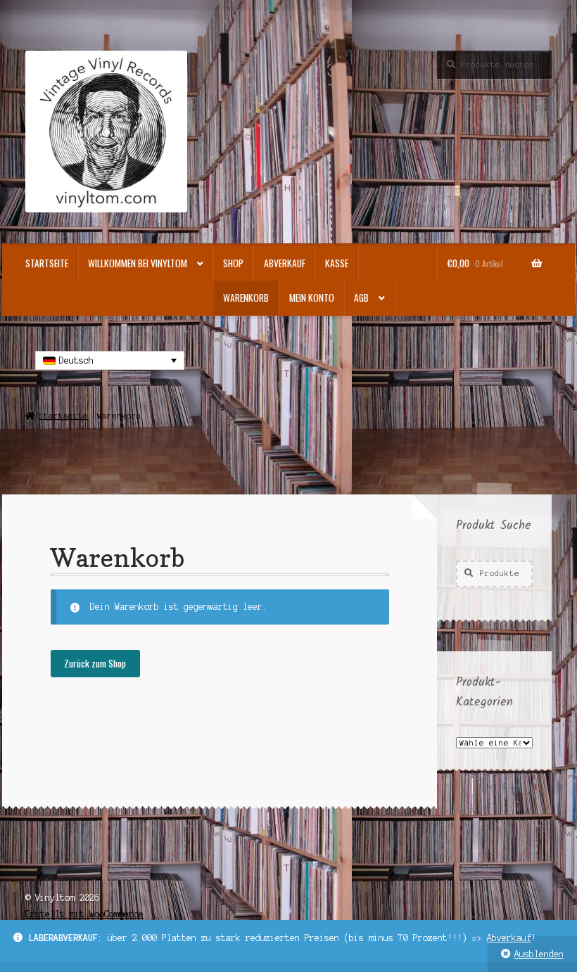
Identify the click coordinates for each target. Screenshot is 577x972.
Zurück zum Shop (95, 663)
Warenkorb (246, 297)
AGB (361, 297)
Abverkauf (509, 937)
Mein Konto (311, 297)
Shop (233, 263)
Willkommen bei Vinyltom (137, 263)
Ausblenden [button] (539, 954)
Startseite (46, 263)
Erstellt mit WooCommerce (84, 914)
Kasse (336, 263)
